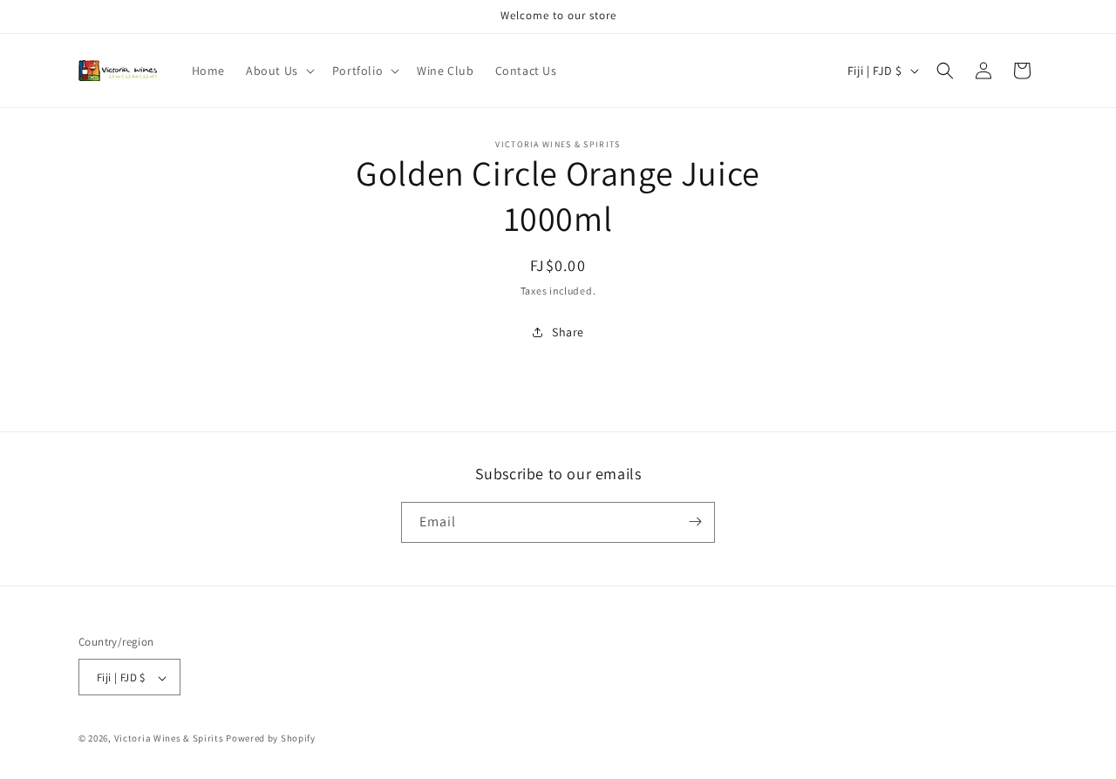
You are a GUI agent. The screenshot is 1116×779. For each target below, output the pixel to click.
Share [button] (568, 332)
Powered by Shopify (271, 739)
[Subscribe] (695, 521)
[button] (278, 70)
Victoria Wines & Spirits (169, 739)
